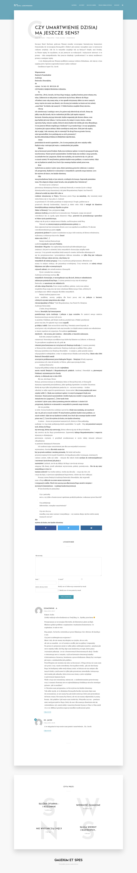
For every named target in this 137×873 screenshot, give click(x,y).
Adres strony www (41, 587)
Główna (74, 5)
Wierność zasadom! (88, 805)
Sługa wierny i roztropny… (88, 828)
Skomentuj (39, 555)
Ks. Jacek (42, 38)
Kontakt (116, 5)
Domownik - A (50, 608)
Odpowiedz (47, 712)
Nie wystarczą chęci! (49, 829)
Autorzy (81, 5)
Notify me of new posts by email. (70, 590)
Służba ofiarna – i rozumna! (49, 805)
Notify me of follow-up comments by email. (72, 586)
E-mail (61, 579)
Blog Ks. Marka (91, 5)
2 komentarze (70, 38)
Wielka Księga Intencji (105, 5)
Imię (37, 579)
